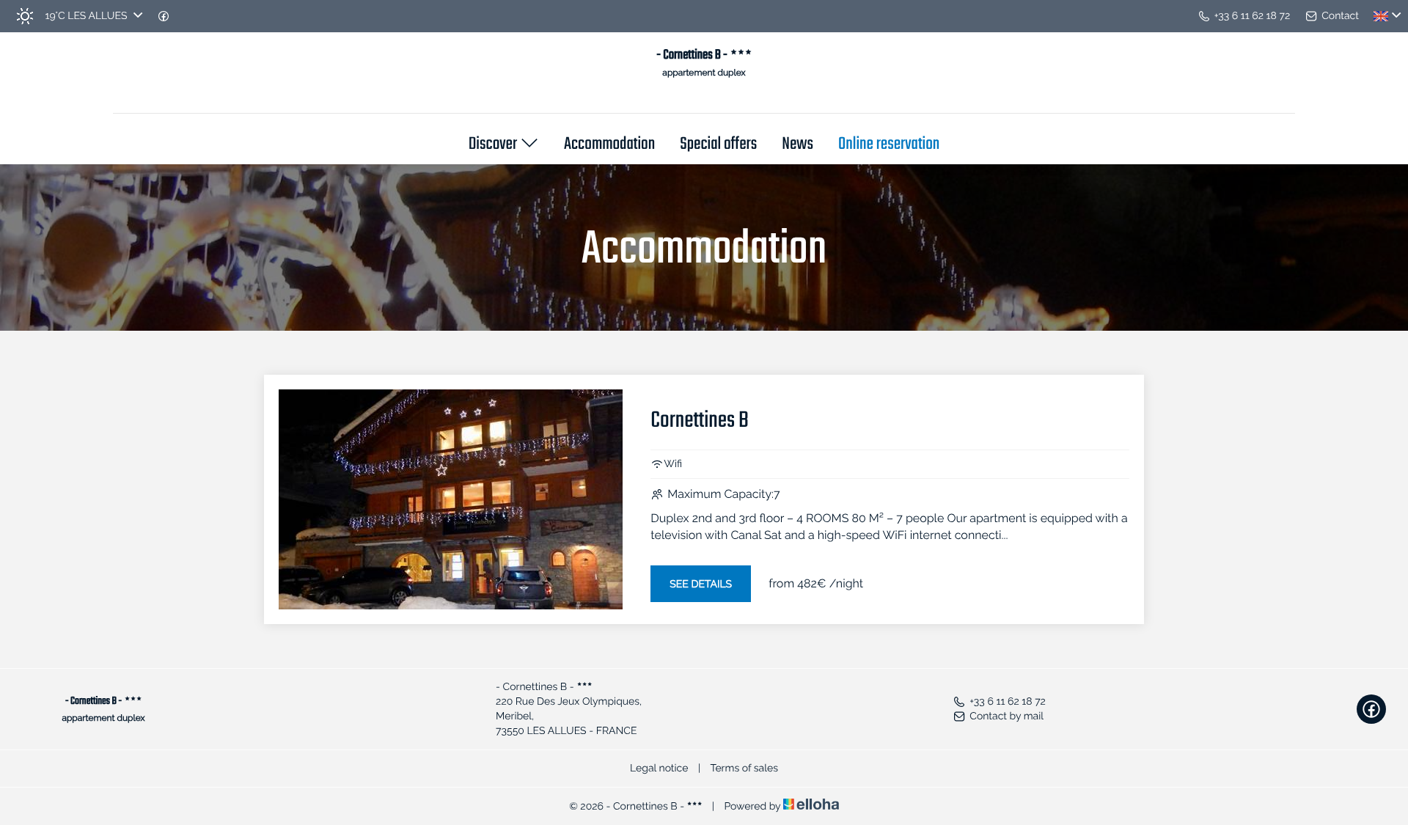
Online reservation (888, 145)
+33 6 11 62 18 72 (1007, 702)
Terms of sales (744, 768)
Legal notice (659, 768)
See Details (701, 584)
